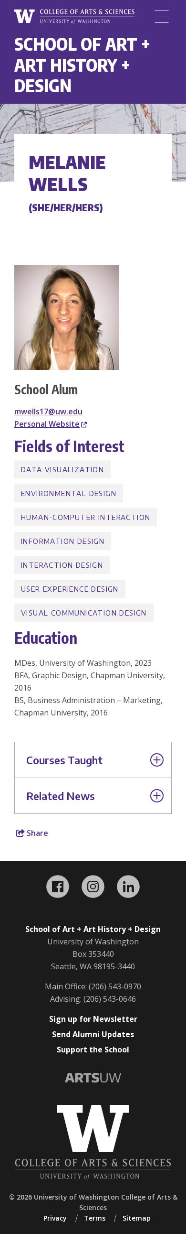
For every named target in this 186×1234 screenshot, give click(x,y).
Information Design (62, 541)
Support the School (93, 1049)
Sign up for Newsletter (93, 1019)
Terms (94, 1218)
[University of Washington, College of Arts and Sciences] (74, 16)
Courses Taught (64, 760)
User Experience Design (70, 589)
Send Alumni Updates (93, 1034)
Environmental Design (68, 493)
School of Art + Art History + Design (82, 64)
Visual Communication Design (84, 612)
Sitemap (137, 1218)
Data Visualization (62, 469)
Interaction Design (62, 565)
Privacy (55, 1218)
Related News (60, 795)
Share (36, 833)
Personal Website (47, 424)
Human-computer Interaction (85, 517)
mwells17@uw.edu (48, 411)
